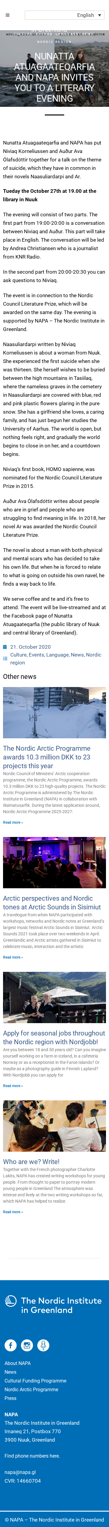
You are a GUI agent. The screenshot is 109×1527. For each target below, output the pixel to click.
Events (36, 655)
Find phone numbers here (32, 1456)
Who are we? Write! (31, 1162)
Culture (18, 655)
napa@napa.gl (20, 1472)
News (77, 655)
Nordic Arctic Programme (31, 1389)
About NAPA (18, 1363)
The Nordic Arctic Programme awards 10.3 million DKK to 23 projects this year (47, 757)
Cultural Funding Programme (35, 1381)
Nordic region (54, 41)
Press (10, 1398)
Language (57, 655)
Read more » (13, 822)
